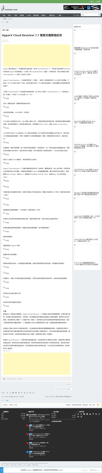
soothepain (5, 40)
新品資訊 (31, 430)
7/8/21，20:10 (5, 41)
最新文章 (31, 412)
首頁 (94, 405)
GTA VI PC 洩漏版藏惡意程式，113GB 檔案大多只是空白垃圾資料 (86, 264)
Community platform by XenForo (15, 463)
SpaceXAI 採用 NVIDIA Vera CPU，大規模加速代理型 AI (84, 122)
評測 (4, 30)
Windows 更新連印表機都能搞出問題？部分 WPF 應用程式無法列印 (86, 194)
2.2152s (24, 465)
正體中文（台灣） (13, 405)
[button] (12, 15)
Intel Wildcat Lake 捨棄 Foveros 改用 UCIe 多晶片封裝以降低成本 (86, 170)
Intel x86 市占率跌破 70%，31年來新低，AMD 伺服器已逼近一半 (87, 217)
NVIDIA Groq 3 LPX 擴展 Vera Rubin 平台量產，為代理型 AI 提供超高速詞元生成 (86, 146)
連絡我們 (68, 405)
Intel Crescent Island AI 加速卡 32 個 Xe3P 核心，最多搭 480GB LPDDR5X (86, 73)
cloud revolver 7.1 (11, 379)
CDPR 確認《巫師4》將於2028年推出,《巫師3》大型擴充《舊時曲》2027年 (86, 98)
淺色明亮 (5, 405)
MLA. (24, 419)
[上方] (95, 404)
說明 (90, 405)
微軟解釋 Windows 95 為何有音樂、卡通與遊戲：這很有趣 (87, 49)
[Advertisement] (36, 55)
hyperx (20, 379)
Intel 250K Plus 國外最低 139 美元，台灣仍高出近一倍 (86, 240)
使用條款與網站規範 (76, 405)
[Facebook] (100, 464)
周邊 (7, 30)
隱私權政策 (85, 405)
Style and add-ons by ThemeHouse (39, 463)
